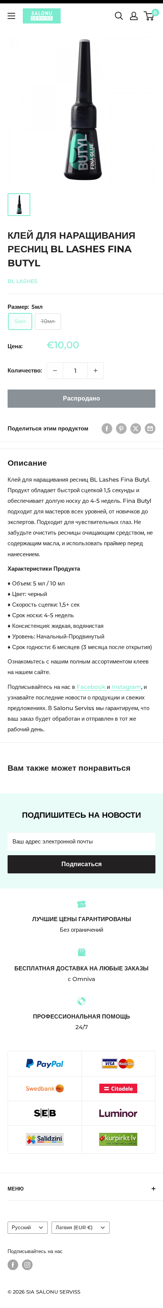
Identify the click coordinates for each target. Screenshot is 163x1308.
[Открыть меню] (11, 16)
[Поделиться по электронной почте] (150, 428)
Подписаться (81, 864)
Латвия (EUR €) (74, 1227)
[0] (149, 15)
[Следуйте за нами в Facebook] (13, 1264)
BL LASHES (23, 281)
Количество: (25, 370)
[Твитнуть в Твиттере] (135, 428)
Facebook (91, 686)
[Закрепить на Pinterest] (121, 428)
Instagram (126, 686)
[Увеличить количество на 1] (95, 371)
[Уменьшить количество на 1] (55, 371)
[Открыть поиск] (119, 16)
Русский (21, 1227)
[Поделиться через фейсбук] (107, 428)
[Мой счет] (134, 16)
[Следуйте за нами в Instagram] (27, 1264)
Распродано (81, 398)
